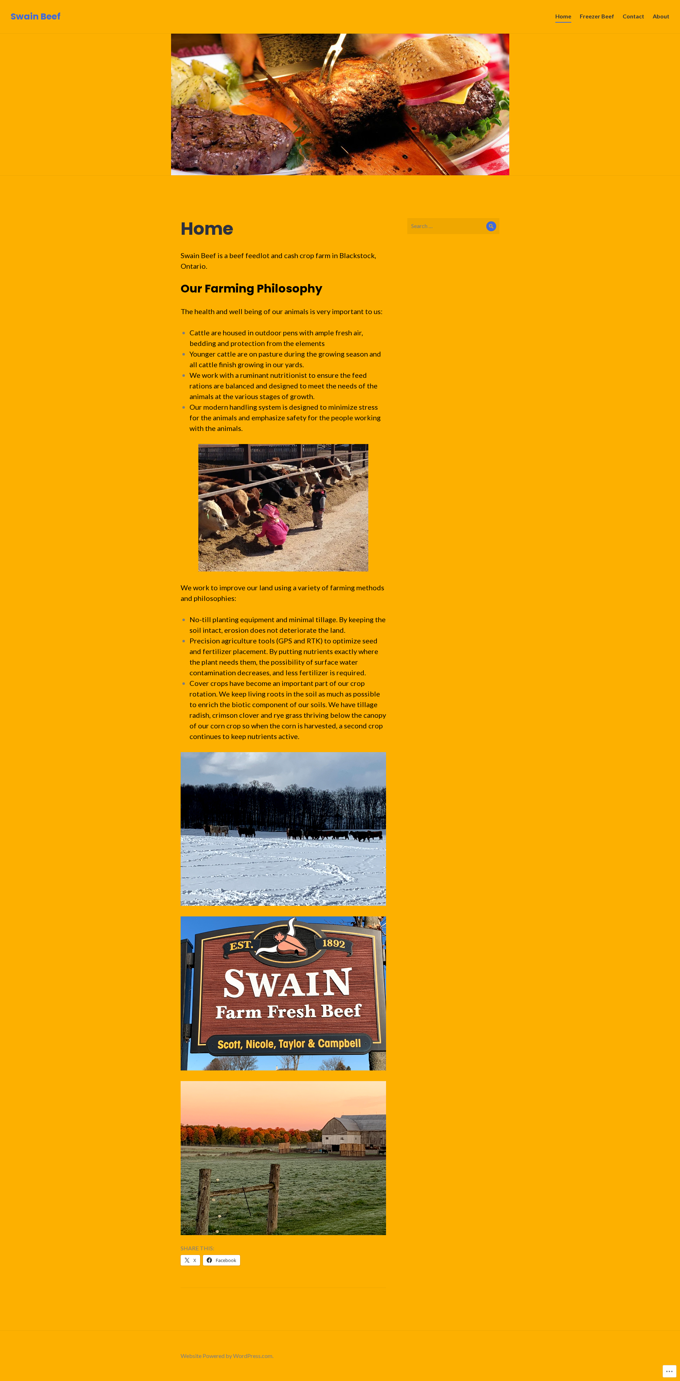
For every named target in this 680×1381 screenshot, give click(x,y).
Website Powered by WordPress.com (226, 1355)
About (661, 16)
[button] (283, 1158)
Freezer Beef (597, 16)
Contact (633, 16)
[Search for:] (453, 225)
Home (563, 16)
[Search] (491, 226)
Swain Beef (36, 16)
